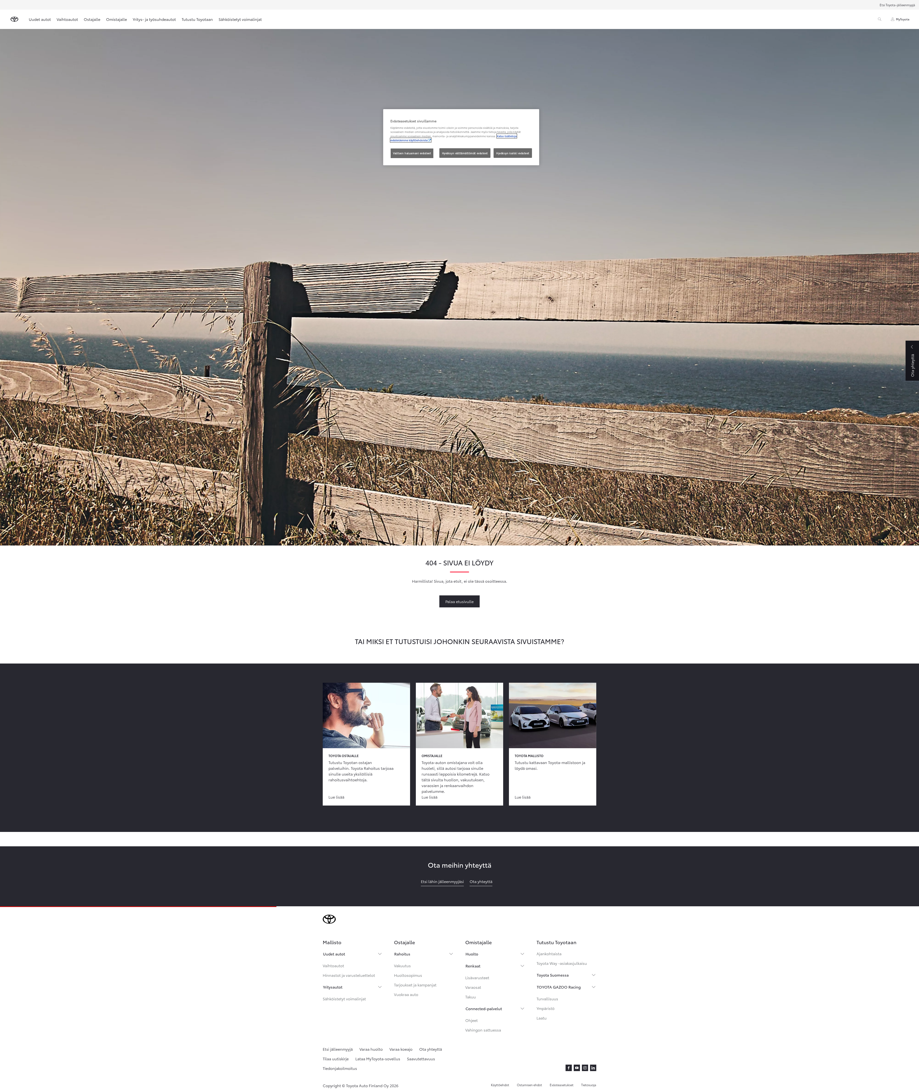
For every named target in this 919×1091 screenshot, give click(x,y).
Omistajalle (116, 19)
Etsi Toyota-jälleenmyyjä (897, 5)
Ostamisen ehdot (529, 1085)
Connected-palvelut (483, 1008)
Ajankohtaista (549, 953)
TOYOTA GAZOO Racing (559, 987)
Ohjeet (471, 1020)
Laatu (542, 1017)
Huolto (471, 953)
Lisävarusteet (477, 977)
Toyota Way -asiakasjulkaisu (562, 963)
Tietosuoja (588, 1085)
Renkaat (472, 965)
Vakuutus (402, 965)
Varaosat (473, 987)
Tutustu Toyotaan (197, 19)
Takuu (470, 996)
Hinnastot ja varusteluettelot (349, 975)
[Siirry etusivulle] (14, 19)
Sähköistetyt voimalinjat (240, 19)
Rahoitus (402, 953)
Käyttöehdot (500, 1085)
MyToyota (902, 19)
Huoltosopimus (408, 975)
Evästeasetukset (561, 1085)
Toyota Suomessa (553, 975)
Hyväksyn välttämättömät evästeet (465, 153)
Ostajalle (92, 19)
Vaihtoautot (67, 19)
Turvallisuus (547, 998)
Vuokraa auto (406, 994)
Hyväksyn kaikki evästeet (512, 153)
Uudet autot (40, 19)
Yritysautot (332, 987)
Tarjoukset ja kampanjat (415, 984)
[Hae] (879, 19)
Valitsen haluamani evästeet (412, 153)
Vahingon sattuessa (483, 1029)
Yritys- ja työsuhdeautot (154, 19)
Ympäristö (546, 1008)
